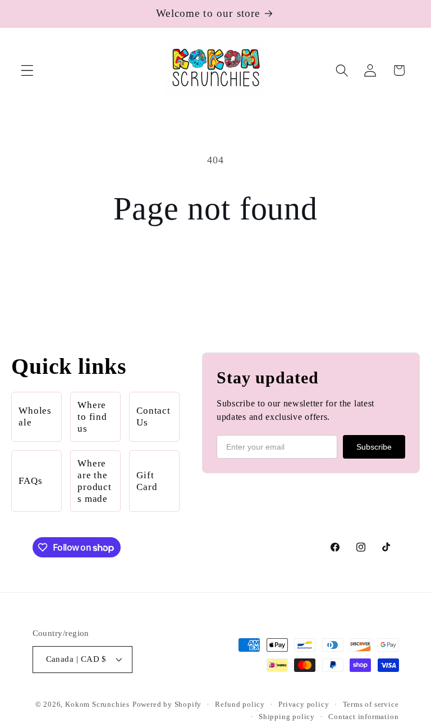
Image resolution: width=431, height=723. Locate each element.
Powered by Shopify (167, 704)
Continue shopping (215, 269)
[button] (27, 70)
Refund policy (239, 704)
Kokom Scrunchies (97, 704)
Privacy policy (303, 704)
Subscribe (374, 446)
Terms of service (371, 704)
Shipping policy (287, 717)
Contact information (363, 717)
